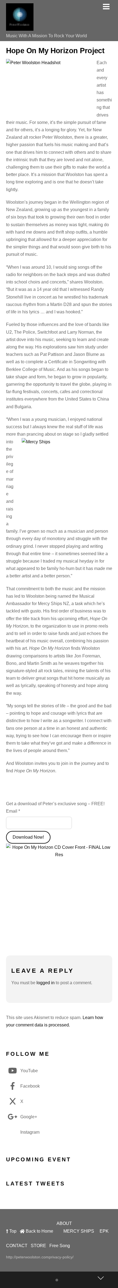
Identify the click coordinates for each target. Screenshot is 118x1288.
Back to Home (39, 1231)
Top (12, 1231)
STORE (38, 1245)
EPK (104, 1231)
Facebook (29, 1086)
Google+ (28, 1116)
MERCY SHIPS (78, 1231)
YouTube (28, 1070)
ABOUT (64, 1223)
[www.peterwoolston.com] (19, 27)
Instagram (29, 1132)
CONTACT (16, 1245)
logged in (45, 982)
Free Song (59, 1245)
